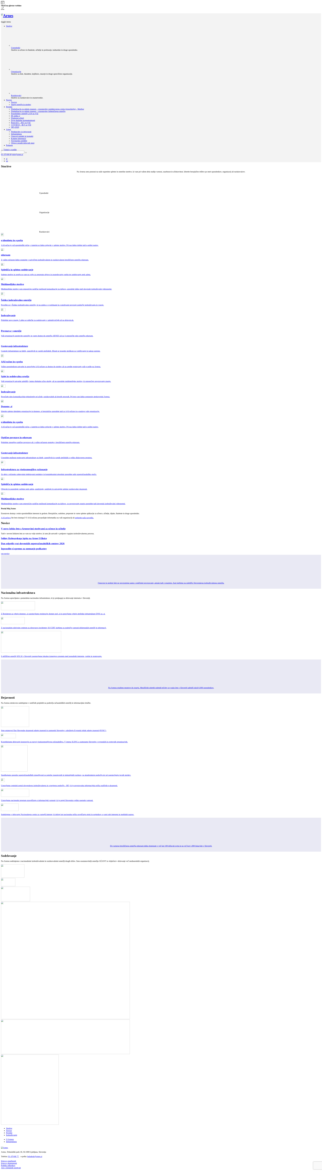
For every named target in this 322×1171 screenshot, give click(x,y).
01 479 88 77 (13, 1156)
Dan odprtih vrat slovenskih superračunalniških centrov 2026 (33, 543)
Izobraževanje (11, 1135)
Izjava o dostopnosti (9, 1163)
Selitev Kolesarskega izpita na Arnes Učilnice (24, 538)
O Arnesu (10, 1139)
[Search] (26, 152)
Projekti (9, 1133)
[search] (2, 150)
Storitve (9, 1128)
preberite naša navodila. (84, 518)
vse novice (5, 553)
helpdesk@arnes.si (34, 1156)
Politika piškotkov (8, 1165)
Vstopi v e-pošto (10, 149)
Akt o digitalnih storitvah (11, 1168)
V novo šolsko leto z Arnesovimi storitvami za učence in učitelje (33, 528)
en (7, 161)
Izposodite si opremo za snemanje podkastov (24, 548)
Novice (9, 1131)
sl (6, 159)
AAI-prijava (6, 518)
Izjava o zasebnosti (8, 1161)
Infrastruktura (11, 1142)
